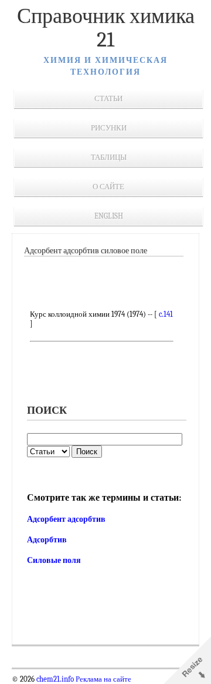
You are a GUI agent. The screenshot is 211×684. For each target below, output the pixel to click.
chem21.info (55, 679)
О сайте (108, 186)
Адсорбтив (47, 540)
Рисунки (109, 127)
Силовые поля (54, 560)
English (108, 216)
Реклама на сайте (102, 679)
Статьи (108, 98)
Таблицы (109, 157)
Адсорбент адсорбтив (66, 519)
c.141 (166, 314)
